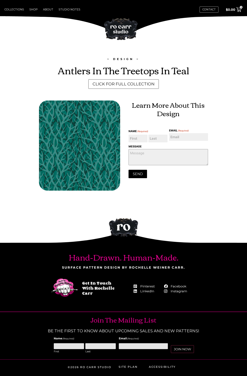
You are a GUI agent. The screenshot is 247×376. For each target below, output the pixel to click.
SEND (138, 174)
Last (88, 351)
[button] (233, 9)
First (56, 351)
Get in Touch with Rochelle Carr (98, 288)
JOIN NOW (182, 349)
